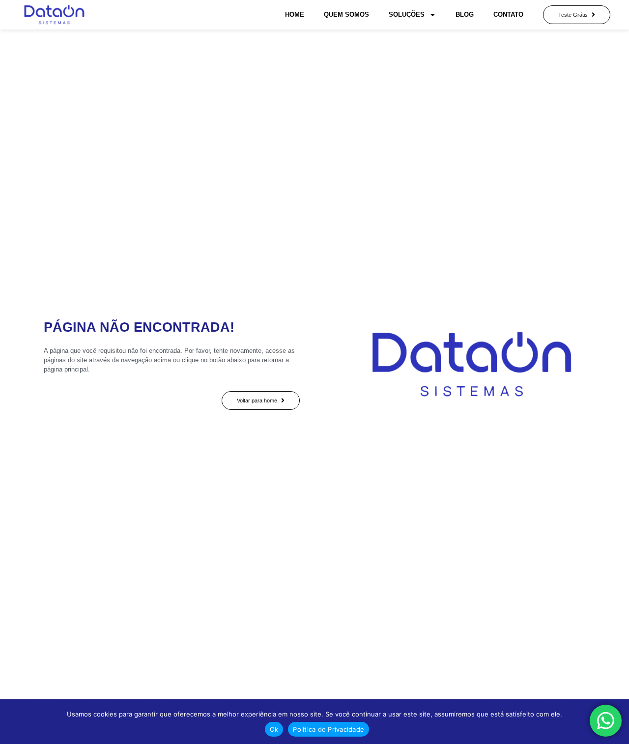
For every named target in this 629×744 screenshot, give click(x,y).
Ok (274, 729)
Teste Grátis (573, 15)
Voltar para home (257, 400)
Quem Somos (346, 14)
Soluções (407, 14)
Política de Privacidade (328, 729)
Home (294, 14)
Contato (508, 14)
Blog (465, 14)
